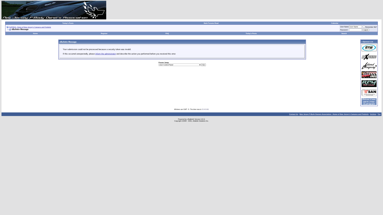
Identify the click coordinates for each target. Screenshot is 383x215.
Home (35, 33)
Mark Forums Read (211, 23)
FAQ (167, 33)
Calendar (334, 23)
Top (379, 114)
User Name (344, 27)
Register (104, 33)
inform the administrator (105, 54)
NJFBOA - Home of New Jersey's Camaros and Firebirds (30, 27)
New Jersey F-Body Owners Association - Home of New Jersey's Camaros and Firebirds (334, 114)
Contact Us (293, 114)
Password (344, 30)
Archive (373, 114)
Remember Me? (371, 27)
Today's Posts (67, 23)
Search (344, 33)
